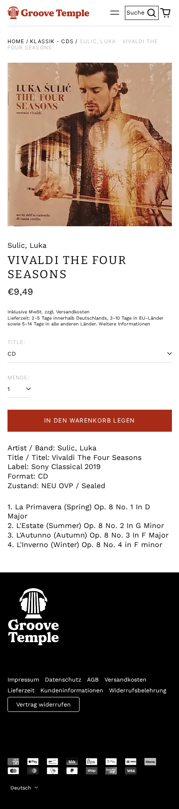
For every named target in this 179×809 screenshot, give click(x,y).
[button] (165, 13)
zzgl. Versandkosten (67, 312)
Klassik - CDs (52, 41)
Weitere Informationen (124, 324)
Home (16, 41)
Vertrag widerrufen (43, 704)
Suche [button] (143, 12)
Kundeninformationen (71, 690)
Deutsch (21, 788)
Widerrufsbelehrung (137, 690)
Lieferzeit (21, 690)
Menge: (18, 377)
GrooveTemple (45, 729)
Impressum (23, 679)
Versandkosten (125, 679)
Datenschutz (63, 679)
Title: (16, 342)
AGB (93, 679)
